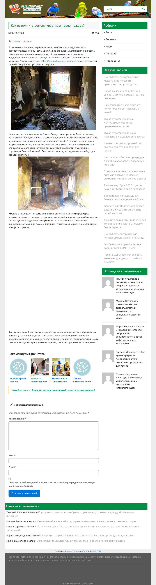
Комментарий (17, 418)
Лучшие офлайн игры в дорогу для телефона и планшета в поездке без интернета (125, 223)
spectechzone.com (74, 551)
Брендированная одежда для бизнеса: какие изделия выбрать (123, 197)
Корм (109, 46)
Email (12, 467)
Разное (28, 41)
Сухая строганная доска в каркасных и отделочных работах (124, 134)
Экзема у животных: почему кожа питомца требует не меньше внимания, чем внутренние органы (125, 175)
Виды (109, 32)
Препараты (113, 60)
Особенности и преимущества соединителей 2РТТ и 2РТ (122, 246)
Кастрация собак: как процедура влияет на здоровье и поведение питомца (124, 161)
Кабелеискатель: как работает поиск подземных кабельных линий (122, 108)
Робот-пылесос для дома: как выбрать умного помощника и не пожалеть (124, 94)
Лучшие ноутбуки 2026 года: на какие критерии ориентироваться (124, 187)
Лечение (111, 53)
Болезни (111, 39)
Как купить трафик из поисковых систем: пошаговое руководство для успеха (130, 359)
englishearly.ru (93, 551)
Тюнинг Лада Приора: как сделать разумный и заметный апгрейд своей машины (124, 209)
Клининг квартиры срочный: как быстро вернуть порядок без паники (123, 147)
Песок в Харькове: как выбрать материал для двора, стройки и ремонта (123, 258)
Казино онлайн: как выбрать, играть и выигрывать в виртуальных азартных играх (128, 311)
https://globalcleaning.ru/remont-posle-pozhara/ (67, 61)
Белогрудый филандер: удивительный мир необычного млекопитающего (81, 540)
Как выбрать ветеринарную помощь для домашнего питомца (124, 235)
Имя (12, 455)
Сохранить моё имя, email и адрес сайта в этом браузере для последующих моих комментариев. (52, 484)
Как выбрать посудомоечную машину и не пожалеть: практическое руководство (121, 80)
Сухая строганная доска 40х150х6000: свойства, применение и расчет (119, 122)
